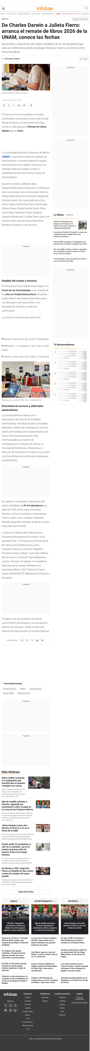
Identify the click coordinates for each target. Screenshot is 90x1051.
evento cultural (35, 689)
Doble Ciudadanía (40, 14)
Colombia (27, 1004)
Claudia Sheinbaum (16, 14)
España (27, 1008)
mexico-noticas (24, 693)
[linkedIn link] (15, 1010)
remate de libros (9, 689)
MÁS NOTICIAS (25, 892)
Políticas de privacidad (79, 1003)
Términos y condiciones (80, 998)
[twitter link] (10, 1005)
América (28, 997)
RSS (27, 1029)
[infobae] (45, 8)
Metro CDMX (28, 14)
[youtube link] (5, 1010)
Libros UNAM (8, 693)
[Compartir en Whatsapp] (4, 105)
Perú (27, 1018)
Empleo (45, 1001)
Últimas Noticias (27, 1025)
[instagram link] (15, 1005)
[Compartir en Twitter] (14, 105)
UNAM (22, 689)
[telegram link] (10, 1010)
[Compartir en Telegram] (24, 105)
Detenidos (63, 14)
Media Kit (62, 1015)
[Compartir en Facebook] (9, 105)
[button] (3, 9)
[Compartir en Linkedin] (19, 105)
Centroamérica (28, 1022)
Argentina (27, 1001)
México (5, 19)
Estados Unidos (27, 1011)
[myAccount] (86, 8)
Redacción (45, 997)
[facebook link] (5, 1005)
